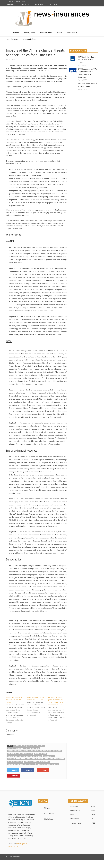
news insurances (31, 761)
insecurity (57, 751)
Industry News (52, 4)
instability (12, 754)
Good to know (12, 40)
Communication (23, 4)
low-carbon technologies (54, 759)
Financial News (38, 4)
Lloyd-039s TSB (49, 756)
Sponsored (82, 806)
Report (31, 764)
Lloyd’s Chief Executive (16, 759)
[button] (95, 32)
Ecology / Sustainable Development (21, 748)
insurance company (25, 754)
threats (55, 764)
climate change (19, 746)
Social (59, 33)
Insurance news (40, 754)
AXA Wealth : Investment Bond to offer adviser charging (87, 59)
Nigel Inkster (44, 761)
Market (15, 33)
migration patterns (15, 761)
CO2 (29, 746)
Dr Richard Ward (38, 746)
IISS (37, 748)
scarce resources (43, 764)
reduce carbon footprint (17, 764)
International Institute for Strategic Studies (24, 756)
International (71, 33)
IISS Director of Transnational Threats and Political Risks (29, 751)
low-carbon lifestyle (35, 759)
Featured (10, 4)
